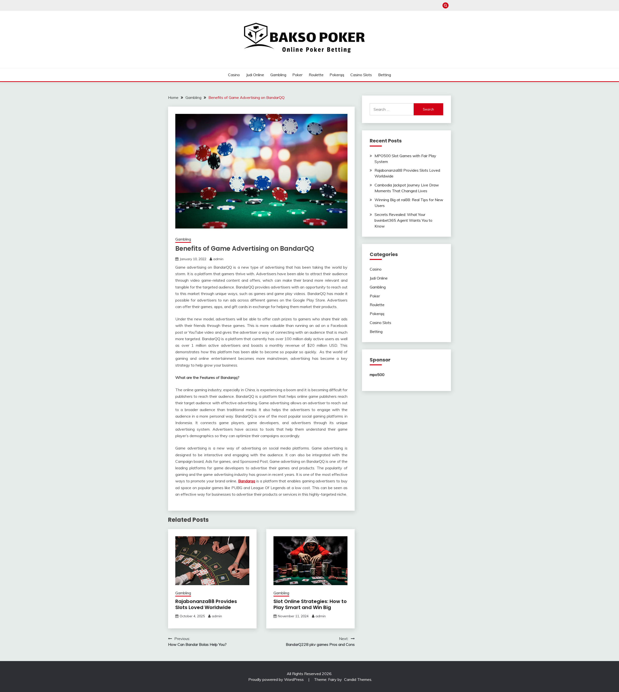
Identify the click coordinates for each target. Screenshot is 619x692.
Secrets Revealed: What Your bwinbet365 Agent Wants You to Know (403, 220)
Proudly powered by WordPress (276, 679)
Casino (234, 74)
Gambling (278, 74)
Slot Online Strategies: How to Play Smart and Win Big (310, 604)
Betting (384, 74)
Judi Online (255, 74)
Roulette (316, 74)
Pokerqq (337, 74)
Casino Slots (361, 74)
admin (218, 259)
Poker (297, 74)
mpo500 (377, 374)
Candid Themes (357, 679)
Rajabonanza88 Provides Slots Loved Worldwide (206, 604)
